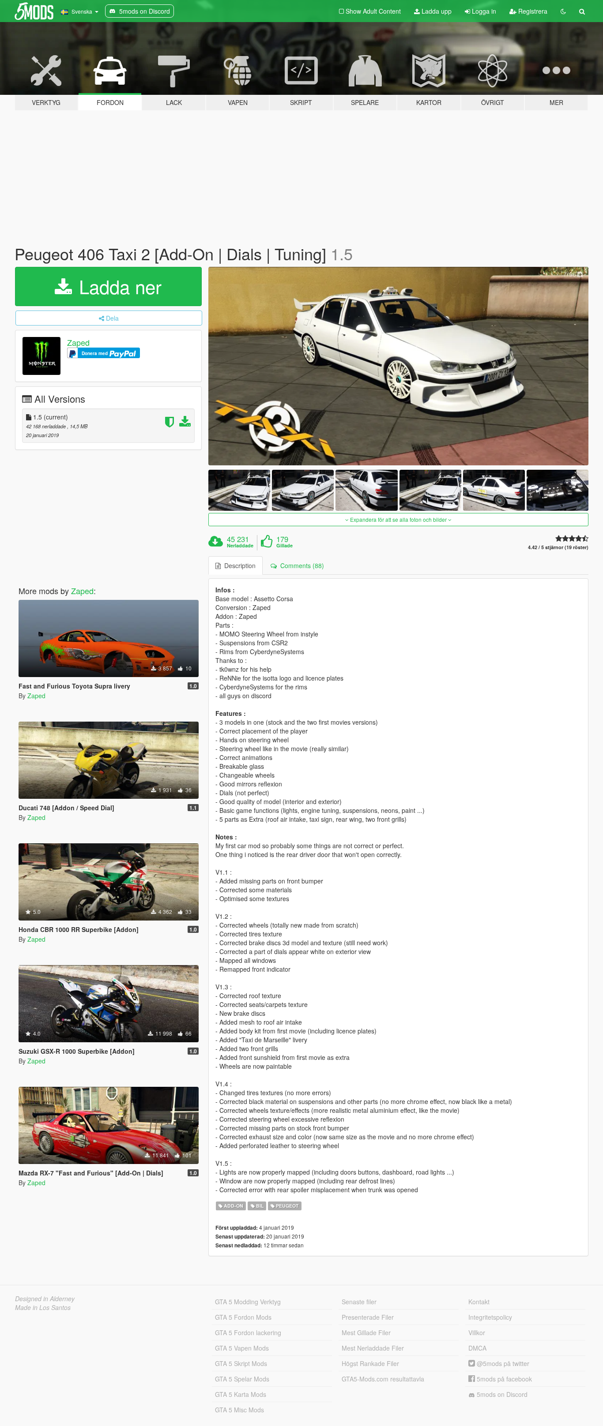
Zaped (78, 342)
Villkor (476, 1332)
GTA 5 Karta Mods (240, 1394)
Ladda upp (436, 11)
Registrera (531, 11)
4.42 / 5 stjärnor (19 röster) (558, 547)
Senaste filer (359, 1301)
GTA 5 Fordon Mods (243, 1317)
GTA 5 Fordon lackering (248, 1332)
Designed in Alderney (45, 1298)
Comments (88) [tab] (300, 565)
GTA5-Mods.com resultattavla (383, 1378)
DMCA (477, 1348)
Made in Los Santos (43, 1307)
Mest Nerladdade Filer (373, 1348)
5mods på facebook (503, 1378)
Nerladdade (240, 545)
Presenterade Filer (368, 1317)
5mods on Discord (501, 1394)
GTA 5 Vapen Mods (242, 1348)
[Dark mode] (563, 11)
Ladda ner (118, 286)
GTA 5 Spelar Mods (242, 1378)
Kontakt (479, 1301)
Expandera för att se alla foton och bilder (398, 519)
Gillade (284, 545)
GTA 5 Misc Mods (239, 1409)
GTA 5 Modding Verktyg (248, 1301)
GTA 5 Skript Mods (241, 1363)
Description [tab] (238, 565)
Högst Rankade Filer (370, 1363)
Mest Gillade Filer (366, 1332)
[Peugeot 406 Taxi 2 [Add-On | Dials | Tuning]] (398, 366)
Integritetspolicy (490, 1317)
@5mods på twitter (502, 1363)
